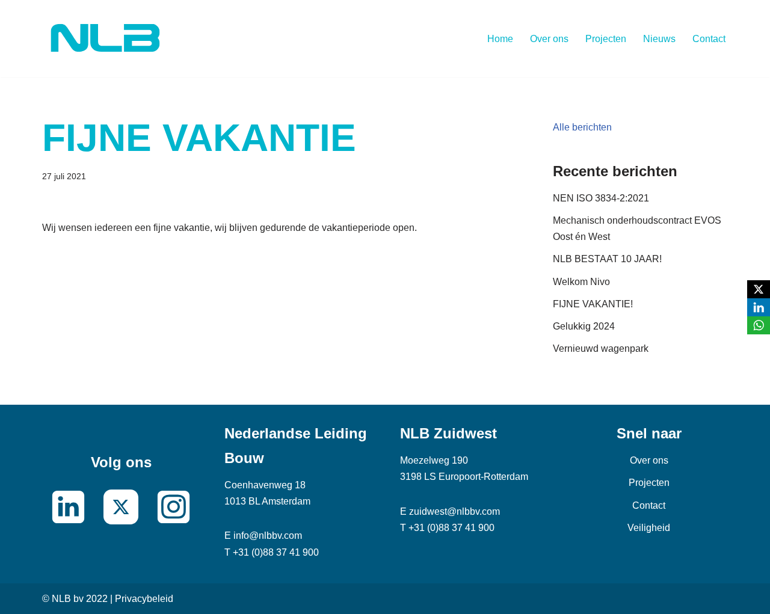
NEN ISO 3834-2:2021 (601, 198)
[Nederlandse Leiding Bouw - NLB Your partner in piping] (105, 38)
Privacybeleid (144, 599)
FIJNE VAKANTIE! (593, 304)
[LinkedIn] (758, 307)
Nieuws (659, 39)
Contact (708, 39)
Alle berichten (582, 127)
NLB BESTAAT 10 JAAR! (607, 259)
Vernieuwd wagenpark (600, 348)
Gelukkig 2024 (584, 326)
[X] (758, 289)
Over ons (549, 39)
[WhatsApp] (758, 325)
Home (500, 39)
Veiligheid (648, 528)
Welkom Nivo (581, 282)
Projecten (605, 39)
